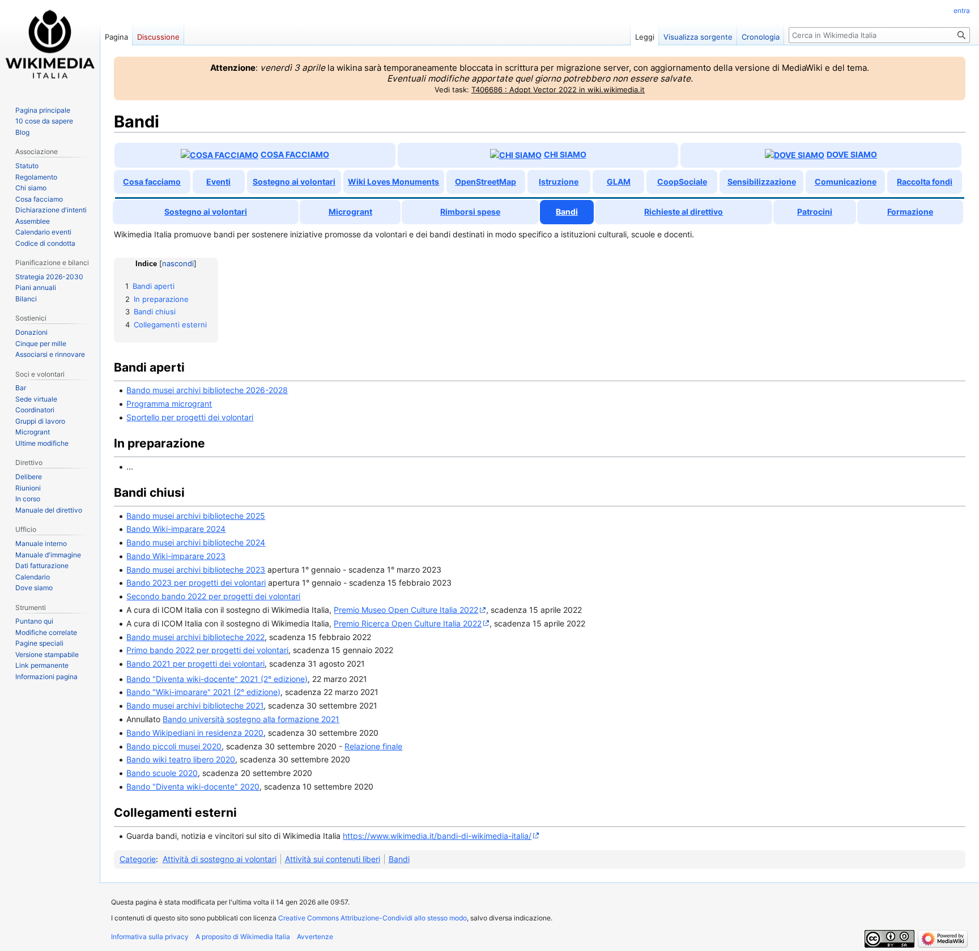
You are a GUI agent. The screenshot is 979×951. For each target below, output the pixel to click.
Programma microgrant (169, 403)
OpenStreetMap (485, 181)
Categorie (138, 859)
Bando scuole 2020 (162, 773)
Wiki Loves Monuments (393, 181)
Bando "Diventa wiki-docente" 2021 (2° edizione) (217, 679)
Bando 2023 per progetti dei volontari (196, 582)
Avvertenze (315, 936)
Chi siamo (565, 154)
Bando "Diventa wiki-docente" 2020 (192, 786)
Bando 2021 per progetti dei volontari (195, 663)
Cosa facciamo (295, 154)
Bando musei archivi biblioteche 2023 (195, 569)
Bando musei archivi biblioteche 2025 (195, 516)
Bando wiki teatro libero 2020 (180, 759)
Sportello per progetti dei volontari (189, 417)
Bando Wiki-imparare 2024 (175, 529)
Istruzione (558, 181)
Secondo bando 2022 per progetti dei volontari (213, 596)
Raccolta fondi (924, 181)
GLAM (619, 181)
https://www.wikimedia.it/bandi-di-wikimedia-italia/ (437, 836)
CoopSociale (682, 181)
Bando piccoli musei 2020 (174, 746)
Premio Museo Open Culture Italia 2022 (406, 610)
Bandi (399, 859)
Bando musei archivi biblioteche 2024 (195, 542)
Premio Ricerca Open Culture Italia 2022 (408, 623)
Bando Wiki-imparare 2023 (175, 556)
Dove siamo (852, 154)
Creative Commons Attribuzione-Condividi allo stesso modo (372, 918)
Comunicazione (845, 181)
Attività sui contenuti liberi (332, 859)
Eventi (218, 181)
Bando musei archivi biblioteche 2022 (195, 637)
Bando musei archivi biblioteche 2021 (194, 705)
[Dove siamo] (794, 155)
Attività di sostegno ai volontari (219, 859)
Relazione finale (373, 746)
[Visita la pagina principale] (50, 45)
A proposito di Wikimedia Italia (242, 936)
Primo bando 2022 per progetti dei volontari (207, 650)
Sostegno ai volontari (294, 181)
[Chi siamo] (516, 155)
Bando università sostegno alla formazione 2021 (251, 719)
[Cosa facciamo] (219, 155)
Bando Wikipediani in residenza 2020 (194, 732)
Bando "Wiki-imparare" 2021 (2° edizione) (203, 692)
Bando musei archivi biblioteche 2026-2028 (207, 390)
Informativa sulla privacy (150, 936)
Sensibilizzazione (761, 181)
